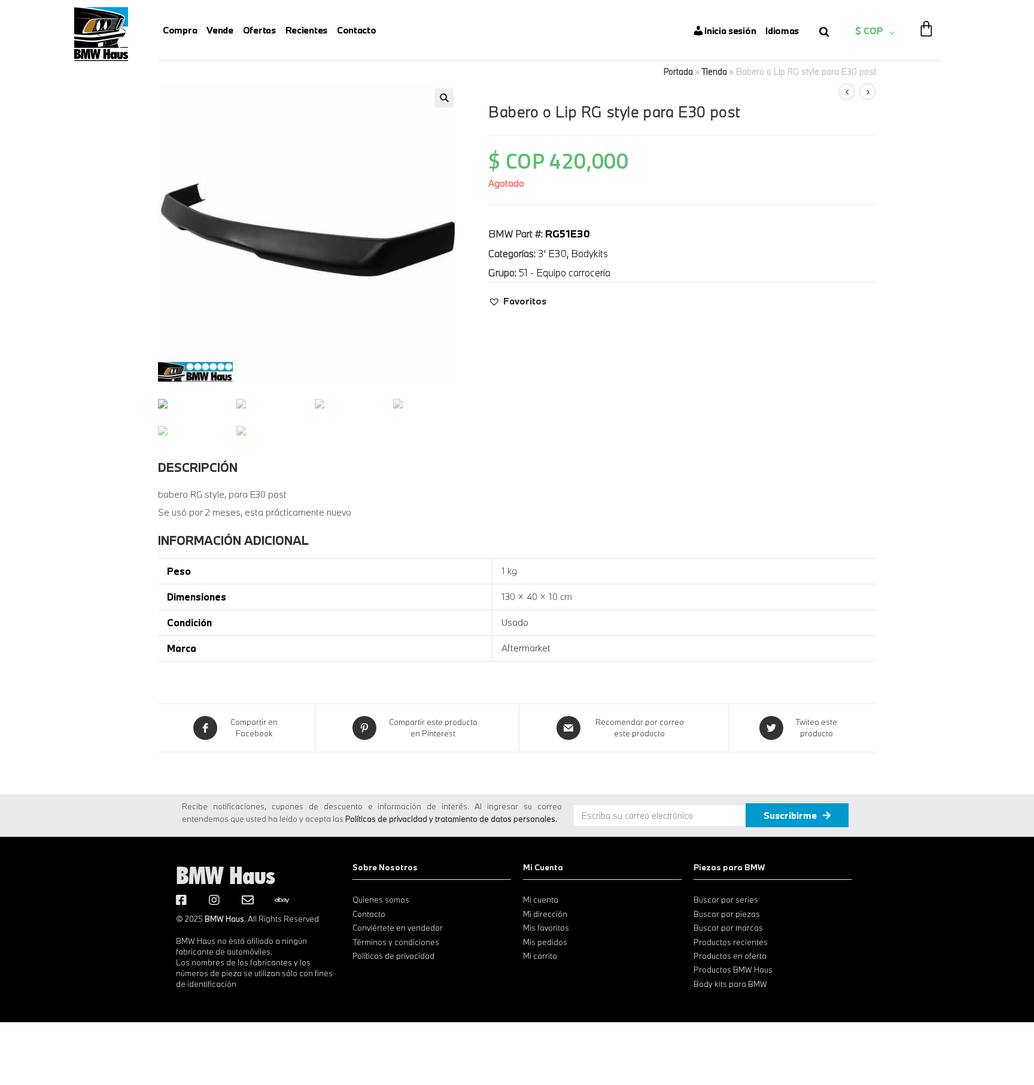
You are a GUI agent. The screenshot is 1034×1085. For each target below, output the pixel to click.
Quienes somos (380, 899)
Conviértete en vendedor (397, 927)
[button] (517, 301)
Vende (219, 30)
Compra (180, 30)
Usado (514, 622)
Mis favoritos (546, 927)
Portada (678, 71)
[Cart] (926, 21)
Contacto (356, 30)
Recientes (306, 30)
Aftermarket (526, 648)
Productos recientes (731, 942)
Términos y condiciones (395, 942)
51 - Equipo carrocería (564, 272)
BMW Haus (225, 875)
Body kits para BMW (730, 984)
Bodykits (589, 253)
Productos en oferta (730, 955)
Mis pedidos (545, 942)
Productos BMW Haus (733, 969)
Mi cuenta (540, 899)
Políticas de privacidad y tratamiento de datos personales (450, 818)
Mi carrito (540, 955)
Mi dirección (545, 914)
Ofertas (259, 30)
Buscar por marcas (728, 927)
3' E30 (552, 253)
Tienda (714, 71)
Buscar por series (726, 899)
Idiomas (782, 30)
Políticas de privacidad (393, 955)
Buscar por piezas (727, 914)
